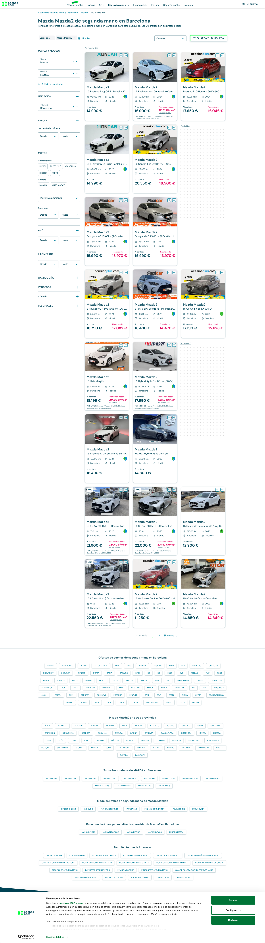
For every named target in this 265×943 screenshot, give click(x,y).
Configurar (231, 910)
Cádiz (200, 726)
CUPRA (96, 673)
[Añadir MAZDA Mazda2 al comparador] (126, 55)
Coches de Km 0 (76, 855)
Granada (149, 733)
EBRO (169, 673)
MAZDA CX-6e (130, 778)
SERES (171, 695)
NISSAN (44, 695)
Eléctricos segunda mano (65, 870)
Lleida (74, 740)
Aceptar (233, 900)
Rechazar (233, 920)
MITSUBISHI (219, 688)
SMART (198, 695)
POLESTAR (101, 695)
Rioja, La (45, 748)
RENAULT (133, 695)
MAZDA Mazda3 (212, 778)
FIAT (207, 673)
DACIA (109, 673)
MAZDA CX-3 (51, 778)
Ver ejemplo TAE (165, 113)
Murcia (129, 740)
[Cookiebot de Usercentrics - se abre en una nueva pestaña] (26, 937)
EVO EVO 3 (88, 809)
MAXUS (150, 688)
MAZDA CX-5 (90, 778)
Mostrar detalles (55, 937)
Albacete (62, 726)
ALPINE (84, 665)
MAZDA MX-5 (164, 786)
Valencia (186, 748)
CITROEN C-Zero (68, 809)
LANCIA (200, 680)
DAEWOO (124, 673)
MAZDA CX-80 (168, 778)
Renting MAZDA (176, 832)
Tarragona (124, 748)
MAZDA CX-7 (149, 778)
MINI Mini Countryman (154, 809)
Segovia (80, 748)
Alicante (79, 726)
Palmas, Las (193, 740)
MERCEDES (179, 688)
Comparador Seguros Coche (209, 863)
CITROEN (81, 673)
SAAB (147, 695)
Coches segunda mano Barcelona (58, 863)
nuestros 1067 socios (71, 903)
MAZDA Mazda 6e (190, 778)
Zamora (124, 755)
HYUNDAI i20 (131, 809)
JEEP (157, 680)
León (61, 740)
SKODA (185, 695)
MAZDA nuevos (155, 832)
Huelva (202, 733)
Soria (108, 748)
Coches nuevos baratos (167, 855)
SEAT (159, 695)
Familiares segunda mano (97, 870)
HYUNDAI (61, 680)
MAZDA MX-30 (144, 786)
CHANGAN (213, 665)
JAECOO (128, 680)
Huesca (217, 733)
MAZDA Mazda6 (124, 786)
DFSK (137, 673)
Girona (133, 733)
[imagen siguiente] (126, 66)
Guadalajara (167, 733)
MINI (204, 688)
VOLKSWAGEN (152, 702)
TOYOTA (135, 702)
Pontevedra (213, 740)
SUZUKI (84, 702)
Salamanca (62, 748)
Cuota (56, 128)
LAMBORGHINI (183, 680)
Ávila (124, 726)
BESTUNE (158, 665)
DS (158, 673)
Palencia (176, 740)
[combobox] (40, 62)
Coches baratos (54, 855)
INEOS (74, 680)
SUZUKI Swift (198, 809)
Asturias (110, 726)
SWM (97, 702)
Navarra (145, 740)
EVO (181, 673)
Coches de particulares (104, 855)
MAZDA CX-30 (71, 778)
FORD (219, 673)
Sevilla (94, 748)
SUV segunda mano (140, 877)
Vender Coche (183, 877)
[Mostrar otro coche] (106, 79)
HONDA (46, 680)
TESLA (121, 702)
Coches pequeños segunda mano (203, 855)
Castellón (50, 733)
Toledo (170, 748)
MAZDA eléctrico (111, 832)
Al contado (45, 128)
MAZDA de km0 (88, 832)
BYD (183, 665)
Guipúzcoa (186, 733)
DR (149, 673)
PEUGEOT (85, 695)
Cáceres (186, 726)
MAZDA (164, 688)
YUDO (182, 702)
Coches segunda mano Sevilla (134, 863)
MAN (121, 688)
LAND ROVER (216, 680)
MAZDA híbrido (133, 832)
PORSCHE (117, 695)
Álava (47, 726)
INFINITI (88, 680)
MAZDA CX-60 (110, 778)
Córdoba (85, 733)
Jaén (48, 740)
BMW (171, 665)
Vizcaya (220, 748)
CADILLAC (196, 665)
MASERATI (135, 688)
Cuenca (119, 733)
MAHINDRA (107, 688)
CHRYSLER (65, 673)
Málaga (115, 740)
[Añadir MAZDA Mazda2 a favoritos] (121, 55)
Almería (94, 726)
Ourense (161, 740)
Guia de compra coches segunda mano (194, 870)
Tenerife (141, 748)
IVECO (114, 680)
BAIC (129, 665)
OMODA (58, 695)
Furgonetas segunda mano (154, 870)
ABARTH (50, 665)
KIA (168, 680)
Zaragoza (140, 755)
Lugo (86, 740)
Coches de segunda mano (135, 855)
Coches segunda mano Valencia (172, 863)
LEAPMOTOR (47, 688)
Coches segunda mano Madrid (97, 863)
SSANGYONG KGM (216, 695)
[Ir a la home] (10, 4)
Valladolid (203, 748)
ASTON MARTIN (100, 665)
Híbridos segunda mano (86, 877)
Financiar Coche (125, 870)
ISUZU (101, 680)
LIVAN (75, 688)
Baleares (154, 726)
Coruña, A (102, 733)
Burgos (170, 726)
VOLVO (169, 702)
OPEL (71, 695)
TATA (109, 702)
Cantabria (215, 726)
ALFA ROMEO (67, 665)
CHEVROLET (48, 673)
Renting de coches (114, 877)
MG (193, 688)
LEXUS (62, 688)
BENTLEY (142, 665)
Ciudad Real (68, 733)
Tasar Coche (163, 877)
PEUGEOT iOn (179, 809)
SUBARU (69, 702)
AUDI (117, 665)
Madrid (100, 740)
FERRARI (194, 673)
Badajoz (139, 726)
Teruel (156, 748)
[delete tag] (52, 38)
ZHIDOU (195, 702)
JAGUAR (143, 680)
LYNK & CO (90, 688)
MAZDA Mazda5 (102, 786)
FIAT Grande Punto (109, 809)
